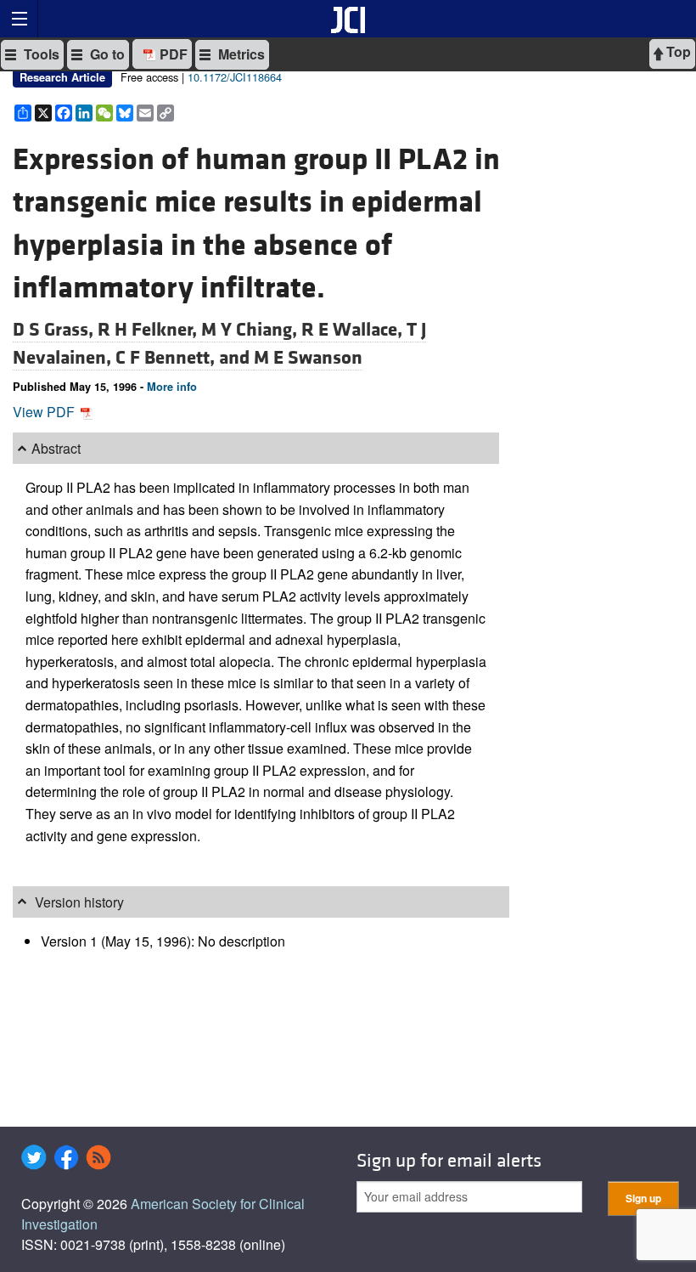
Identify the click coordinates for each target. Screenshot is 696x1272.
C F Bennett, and (184, 358)
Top (677, 51)
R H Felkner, (149, 330)
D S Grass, (55, 330)
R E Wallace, (354, 330)
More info (172, 386)
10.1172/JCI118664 (235, 77)
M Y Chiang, (251, 330)
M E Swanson (308, 358)
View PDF (45, 411)
